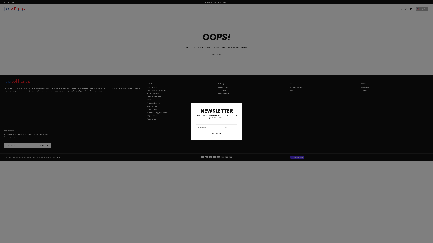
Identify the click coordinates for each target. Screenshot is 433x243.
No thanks (216, 134)
